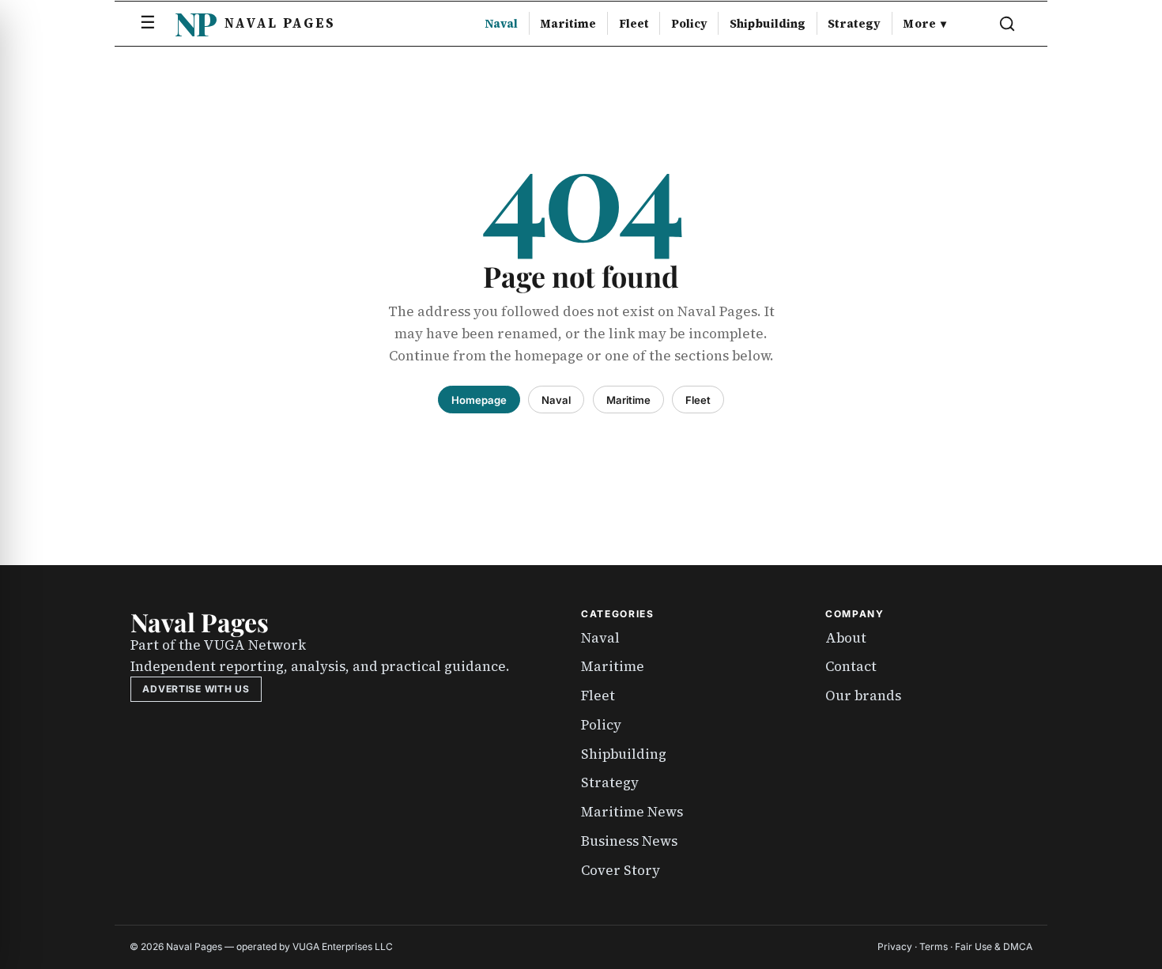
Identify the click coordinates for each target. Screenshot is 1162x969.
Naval (501, 24)
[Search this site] (1007, 24)
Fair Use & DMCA (993, 946)
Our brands (863, 695)
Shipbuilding (767, 24)
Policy (689, 24)
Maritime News (632, 811)
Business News (629, 840)
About (845, 637)
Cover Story (620, 870)
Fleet (634, 24)
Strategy (854, 24)
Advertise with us (195, 689)
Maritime (568, 24)
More (924, 24)
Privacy (894, 946)
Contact (851, 666)
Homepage (479, 400)
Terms (933, 946)
